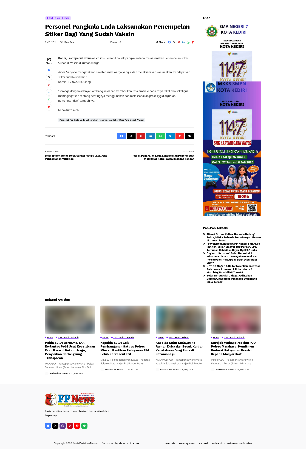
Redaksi (203, 443)
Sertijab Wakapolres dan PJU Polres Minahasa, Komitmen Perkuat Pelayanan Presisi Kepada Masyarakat (233, 348)
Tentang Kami (187, 443)
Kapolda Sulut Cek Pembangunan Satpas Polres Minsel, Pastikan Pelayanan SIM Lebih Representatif (124, 348)
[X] (55, 426)
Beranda (170, 443)
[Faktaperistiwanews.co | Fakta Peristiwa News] (70, 400)
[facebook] (48, 426)
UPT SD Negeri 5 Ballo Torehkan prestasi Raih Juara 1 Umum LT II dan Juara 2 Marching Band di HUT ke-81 (232, 269)
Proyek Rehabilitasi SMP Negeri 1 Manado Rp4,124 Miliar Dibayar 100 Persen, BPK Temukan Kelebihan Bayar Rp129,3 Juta (233, 247)
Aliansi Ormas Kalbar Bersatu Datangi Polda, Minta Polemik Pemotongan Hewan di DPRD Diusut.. (233, 237)
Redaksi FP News (58, 373)
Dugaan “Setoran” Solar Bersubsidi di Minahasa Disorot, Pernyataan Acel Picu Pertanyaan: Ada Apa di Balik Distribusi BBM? (232, 258)
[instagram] (63, 426)
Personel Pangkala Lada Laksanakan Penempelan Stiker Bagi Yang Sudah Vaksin (102, 120)
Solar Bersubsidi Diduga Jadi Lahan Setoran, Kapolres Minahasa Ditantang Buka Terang (231, 279)
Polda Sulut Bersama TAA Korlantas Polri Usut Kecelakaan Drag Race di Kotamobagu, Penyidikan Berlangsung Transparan (70, 350)
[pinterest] (70, 426)
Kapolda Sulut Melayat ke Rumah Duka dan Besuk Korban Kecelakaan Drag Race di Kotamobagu (179, 348)
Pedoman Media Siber (239, 443)
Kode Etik (217, 443)
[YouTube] (77, 426)
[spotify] (84, 426)
